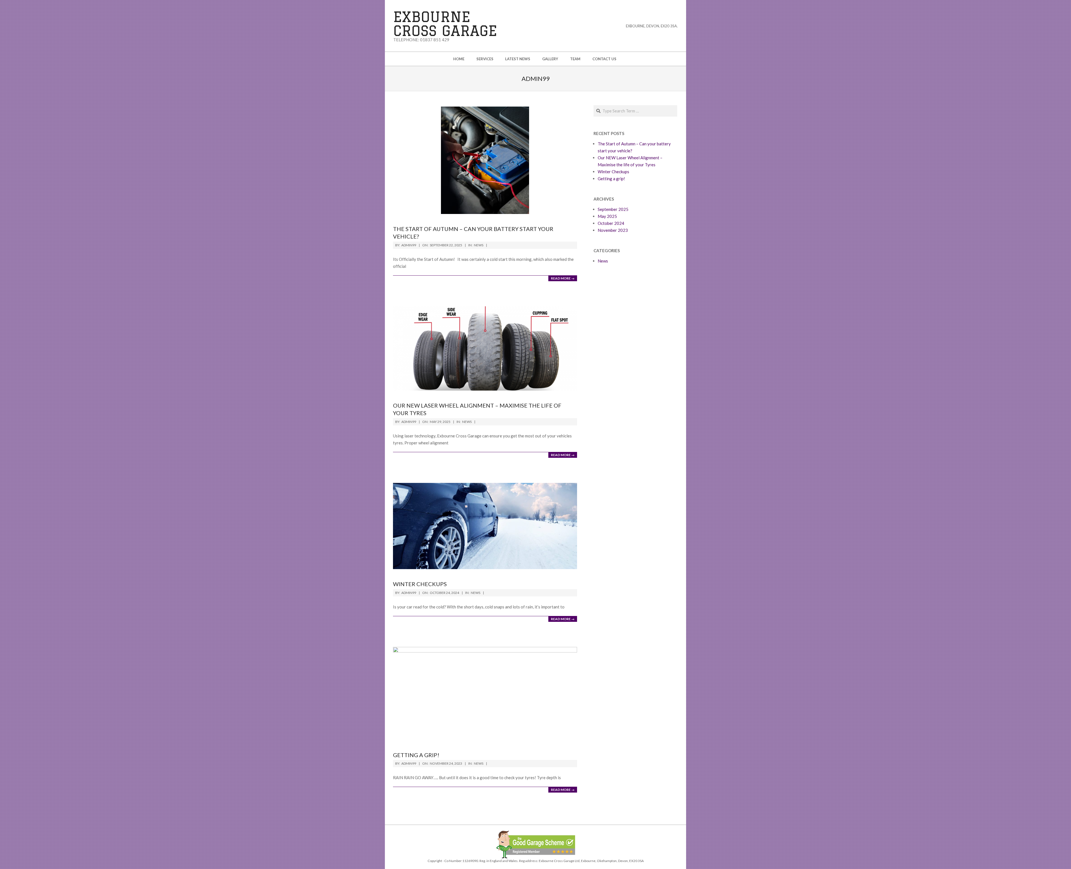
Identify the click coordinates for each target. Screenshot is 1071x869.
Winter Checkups (420, 584)
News (478, 245)
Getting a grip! (416, 755)
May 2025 (607, 216)
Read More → (563, 278)
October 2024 (611, 223)
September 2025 (613, 209)
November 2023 (613, 230)
